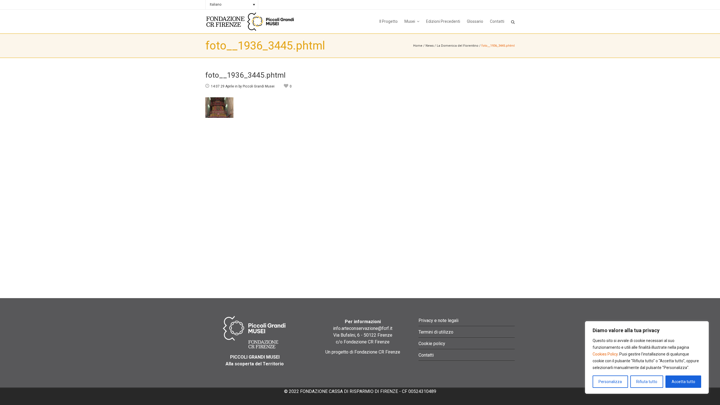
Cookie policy (431, 343)
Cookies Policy (605, 354)
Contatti (426, 355)
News (430, 46)
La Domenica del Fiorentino (457, 46)
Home (417, 46)
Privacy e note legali (438, 320)
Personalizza (610, 381)
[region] (647, 357)
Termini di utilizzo (435, 332)
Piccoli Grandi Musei (258, 86)
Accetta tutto (683, 381)
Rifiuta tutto (646, 381)
